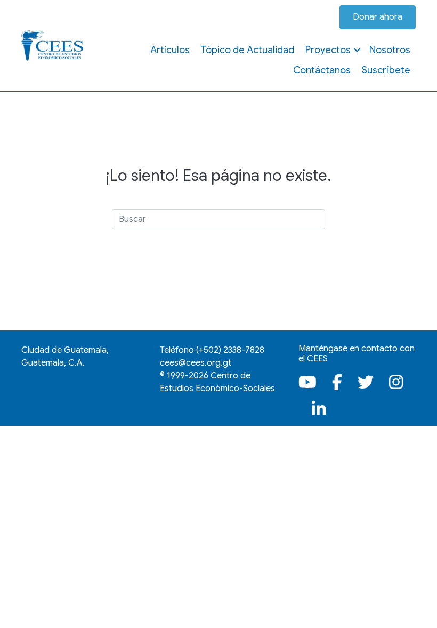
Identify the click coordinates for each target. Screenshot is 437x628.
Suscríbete (386, 70)
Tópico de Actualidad (247, 50)
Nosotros (389, 50)
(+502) (230, 350)
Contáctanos (322, 70)
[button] (357, 50)
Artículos (170, 50)
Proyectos (328, 50)
